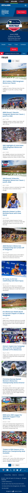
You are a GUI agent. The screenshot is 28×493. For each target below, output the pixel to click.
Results (14, 49)
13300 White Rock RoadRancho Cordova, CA (14, 39)
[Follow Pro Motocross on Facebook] (7, 470)
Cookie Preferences (6, 481)
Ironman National (5, 12)
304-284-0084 (5, 488)
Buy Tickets (21, 12)
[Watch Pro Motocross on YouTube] (17, 470)
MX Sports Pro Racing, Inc (15, 478)
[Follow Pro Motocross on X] (10, 470)
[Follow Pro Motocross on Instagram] (14, 470)
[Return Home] (6, 5)
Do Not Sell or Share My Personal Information (13, 483)
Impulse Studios (18, 491)
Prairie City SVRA (14, 36)
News (24, 53)
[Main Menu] (25, 5)
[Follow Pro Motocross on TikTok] (20, 470)
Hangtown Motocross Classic (12, 53)
